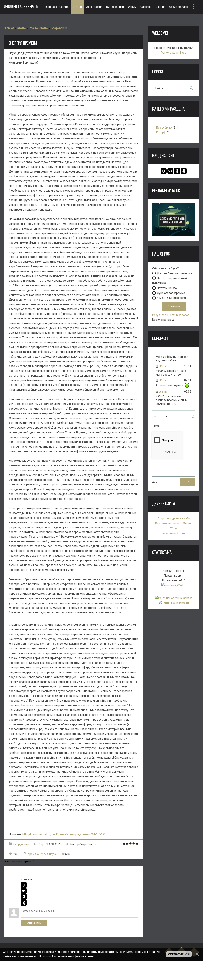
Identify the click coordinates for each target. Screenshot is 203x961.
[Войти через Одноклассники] (24, 903)
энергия (42, 854)
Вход (183, 52)
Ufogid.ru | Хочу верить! (21, 7)
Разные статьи (38, 28)
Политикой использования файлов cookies (67, 956)
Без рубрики (59, 28)
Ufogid (41, 844)
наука (53, 854)
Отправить (34, 922)
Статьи (21, 28)
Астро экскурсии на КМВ (174, 518)
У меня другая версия (171, 297)
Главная (9, 28)
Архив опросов (179, 315)
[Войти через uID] (24, 885)
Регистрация (169, 52)
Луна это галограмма (171, 293)
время (32, 854)
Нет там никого (167, 288)
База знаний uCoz (173, 533)
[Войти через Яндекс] (24, 897)
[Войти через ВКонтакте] (24, 891)
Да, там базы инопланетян (174, 273)
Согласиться (179, 954)
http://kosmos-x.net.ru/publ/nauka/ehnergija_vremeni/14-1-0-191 (64, 834)
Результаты (160, 315)
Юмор (160, 132)
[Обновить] (193, 417)
